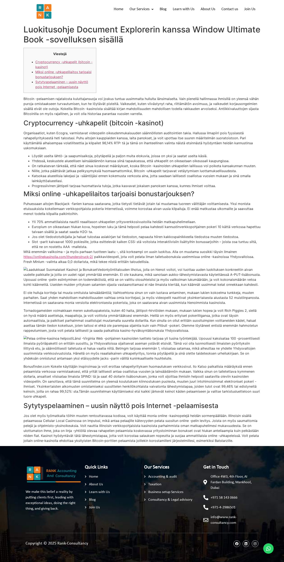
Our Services (139, 9)
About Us (208, 9)
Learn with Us (183, 9)
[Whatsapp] (268, 548)
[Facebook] (236, 543)
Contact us (229, 9)
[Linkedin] (246, 543)
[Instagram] (255, 543)
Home (118, 9)
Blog (163, 9)
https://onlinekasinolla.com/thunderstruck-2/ (58, 257)
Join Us (249, 9)
